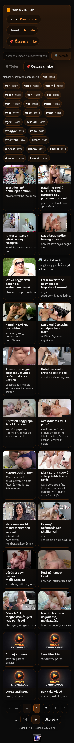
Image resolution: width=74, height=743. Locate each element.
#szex (31, 86)
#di (32, 104)
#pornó (54, 86)
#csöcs (39, 140)
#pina (52, 104)
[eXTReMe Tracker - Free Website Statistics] (37, 740)
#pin (12, 113)
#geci (12, 122)
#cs (53, 95)
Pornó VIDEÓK (22, 10)
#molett (38, 158)
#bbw (37, 131)
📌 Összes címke (39, 66)
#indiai (58, 149)
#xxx (32, 113)
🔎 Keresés (61, 55)
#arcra (36, 149)
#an (33, 95)
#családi (36, 122)
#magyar (14, 131)
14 (25, 719)
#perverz (14, 158)
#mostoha (15, 140)
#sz (49, 77)
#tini (12, 104)
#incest (13, 149)
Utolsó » (51, 719)
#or (11, 86)
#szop (53, 113)
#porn (13, 95)
